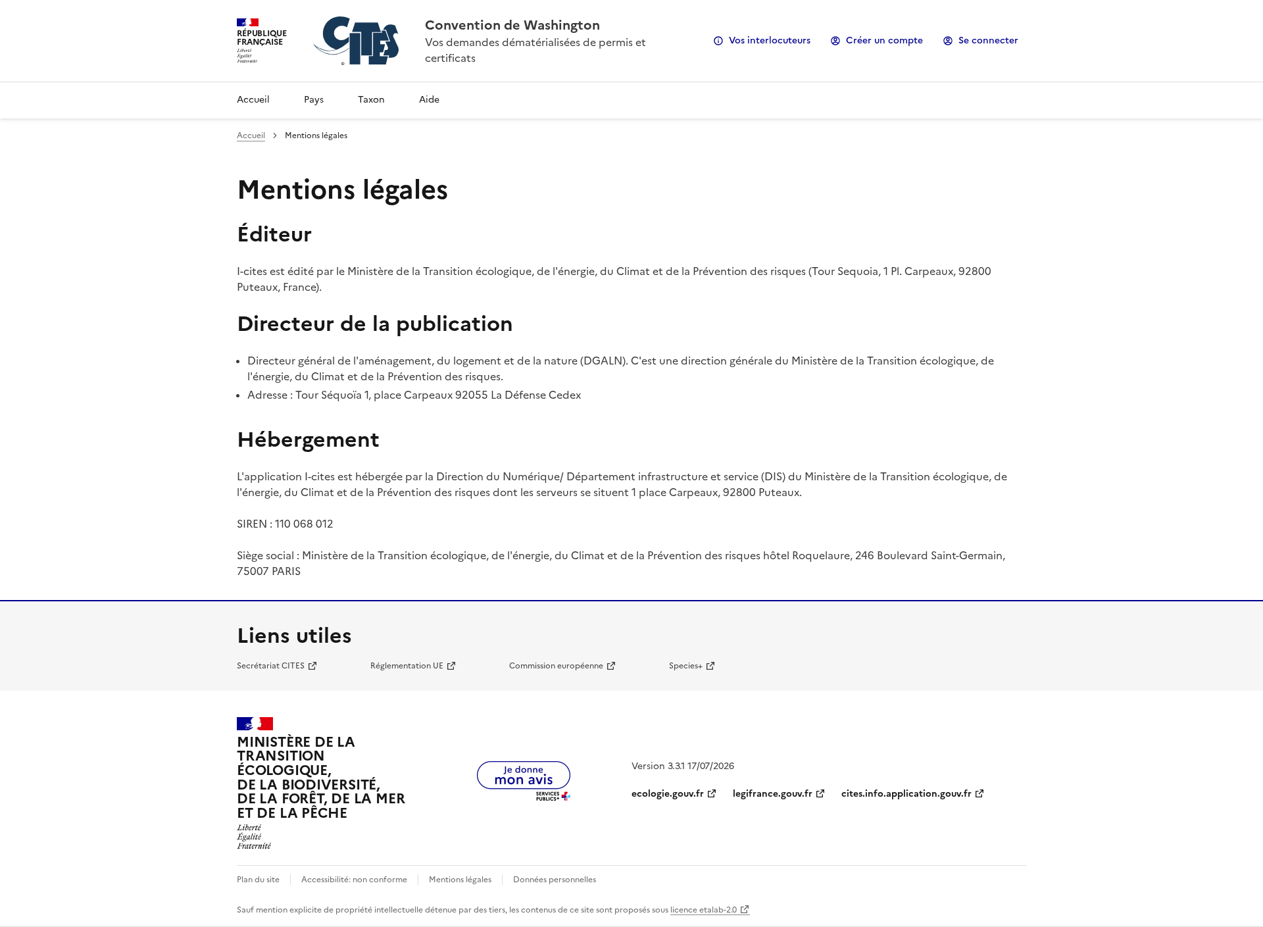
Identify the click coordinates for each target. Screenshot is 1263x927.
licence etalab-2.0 (703, 910)
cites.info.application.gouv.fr (906, 794)
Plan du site (258, 880)
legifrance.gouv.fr (772, 794)
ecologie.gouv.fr (668, 794)
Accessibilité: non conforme (354, 880)
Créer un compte (884, 40)
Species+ (686, 666)
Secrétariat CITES (271, 666)
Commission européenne (556, 666)
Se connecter (988, 40)
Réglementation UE (406, 666)
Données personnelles (554, 880)
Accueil (253, 100)
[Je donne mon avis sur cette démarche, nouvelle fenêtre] (523, 797)
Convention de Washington (512, 25)
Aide (429, 100)
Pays (314, 100)
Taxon (371, 100)
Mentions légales (460, 880)
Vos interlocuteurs (769, 40)
